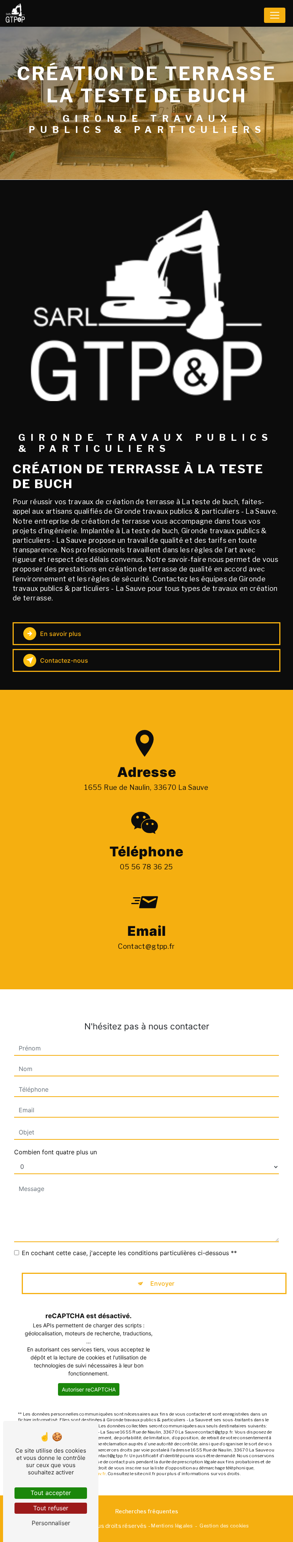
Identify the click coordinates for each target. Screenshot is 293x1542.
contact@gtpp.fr (146, 946)
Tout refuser (50, 1508)
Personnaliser (51, 1523)
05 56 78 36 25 (146, 867)
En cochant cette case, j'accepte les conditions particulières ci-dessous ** (129, 1253)
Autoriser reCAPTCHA (89, 1389)
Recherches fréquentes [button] (146, 1511)
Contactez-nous (64, 660)
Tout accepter (51, 1493)
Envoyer (162, 1283)
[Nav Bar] (274, 15)
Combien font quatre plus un (55, 1152)
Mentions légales (172, 1526)
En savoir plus (60, 634)
